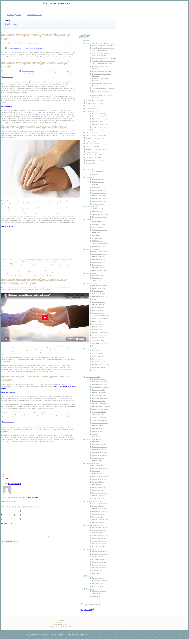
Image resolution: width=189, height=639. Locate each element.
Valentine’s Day (34, 14)
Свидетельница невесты (100, 270)
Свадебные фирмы (98, 190)
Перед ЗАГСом (97, 473)
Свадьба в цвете (91, 349)
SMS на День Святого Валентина (103, 45)
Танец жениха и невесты (100, 423)
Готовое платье (97, 329)
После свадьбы (91, 549)
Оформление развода (99, 580)
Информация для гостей (94, 501)
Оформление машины (99, 361)
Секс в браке (96, 573)
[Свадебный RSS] (86, 610)
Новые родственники (99, 565)
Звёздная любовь (98, 208)
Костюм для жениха (98, 304)
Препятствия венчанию (99, 447)
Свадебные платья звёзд (100, 214)
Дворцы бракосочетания (100, 243)
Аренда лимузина (98, 414)
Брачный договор (98, 275)
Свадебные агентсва (99, 127)
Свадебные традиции (93, 249)
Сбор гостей (96, 471)
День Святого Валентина (77, 635)
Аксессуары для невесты (100, 318)
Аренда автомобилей (99, 412)
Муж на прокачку (91, 108)
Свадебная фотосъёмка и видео (96, 135)
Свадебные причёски (99, 296)
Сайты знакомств (91, 132)
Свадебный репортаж (99, 541)
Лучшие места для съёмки (100, 535)
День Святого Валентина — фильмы (104, 58)
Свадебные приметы (99, 259)
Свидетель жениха (98, 267)
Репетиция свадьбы (98, 390)
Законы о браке (97, 278)
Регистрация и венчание (100, 476)
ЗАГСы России (97, 241)
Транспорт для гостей (99, 417)
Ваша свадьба (90, 169)
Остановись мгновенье (93, 525)
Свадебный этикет (98, 460)
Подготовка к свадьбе (99, 246)
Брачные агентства (98, 224)
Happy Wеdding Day (92, 463)
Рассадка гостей (97, 484)
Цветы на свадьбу (98, 130)
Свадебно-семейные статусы (95, 138)
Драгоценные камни (98, 340)
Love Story (89, 219)
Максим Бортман (19, 43)
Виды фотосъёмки (98, 532)
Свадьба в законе (91, 273)
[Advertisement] (39, 243)
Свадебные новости (92, 143)
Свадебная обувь (98, 313)
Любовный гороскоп (92, 106)
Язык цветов (96, 350)
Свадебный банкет (98, 482)
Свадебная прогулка (99, 479)
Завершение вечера (98, 498)
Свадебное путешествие (94, 141)
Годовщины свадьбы (99, 562)
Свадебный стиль (91, 283)
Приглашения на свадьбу (100, 119)
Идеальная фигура (98, 288)
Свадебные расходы (99, 379)
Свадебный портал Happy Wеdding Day (41, 635)
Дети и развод (96, 593)
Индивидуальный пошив (100, 332)
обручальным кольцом (26, 71)
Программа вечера (98, 487)
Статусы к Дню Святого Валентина (103, 88)
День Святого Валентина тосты (102, 63)
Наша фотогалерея (98, 546)
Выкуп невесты (97, 265)
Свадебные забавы (98, 262)
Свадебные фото (59, 624)
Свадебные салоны (98, 326)
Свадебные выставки (99, 198)
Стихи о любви (90, 163)
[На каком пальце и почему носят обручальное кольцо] (23, 48)
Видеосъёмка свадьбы (99, 527)
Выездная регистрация (99, 452)
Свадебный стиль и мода (94, 154)
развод (11, 263)
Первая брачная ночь (99, 551)
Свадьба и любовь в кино (94, 157)
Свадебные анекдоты (99, 201)
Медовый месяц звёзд (99, 217)
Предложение (96, 232)
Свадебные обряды (98, 256)
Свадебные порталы (99, 193)
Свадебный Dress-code (99, 392)
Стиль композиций (98, 356)
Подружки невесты (98, 307)
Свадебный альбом (98, 538)
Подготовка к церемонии (100, 468)
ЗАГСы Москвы (97, 238)
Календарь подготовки (99, 381)
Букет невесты (97, 359)
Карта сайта (96, 187)
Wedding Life (14, 14)
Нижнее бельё (97, 321)
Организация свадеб (92, 111)
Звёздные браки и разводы (94, 103)
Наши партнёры (97, 179)
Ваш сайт (95, 174)
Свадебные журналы (99, 195)
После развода (91, 589)
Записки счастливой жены (94, 100)
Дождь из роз (96, 370)
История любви (97, 221)
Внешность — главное (99, 285)
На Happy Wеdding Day (99, 171)
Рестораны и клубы (98, 401)
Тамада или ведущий (99, 420)
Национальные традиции (100, 251)
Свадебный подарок (98, 514)
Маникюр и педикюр (99, 293)
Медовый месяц (97, 556)
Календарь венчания (99, 444)
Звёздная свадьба (92, 206)
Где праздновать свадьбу (100, 398)
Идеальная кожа (97, 291)
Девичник (95, 434)
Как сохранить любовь (99, 567)
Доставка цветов (97, 353)
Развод (88, 576)
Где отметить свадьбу (99, 116)
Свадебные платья (98, 302)
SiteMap (60, 620)
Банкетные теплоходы (99, 403)
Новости (95, 184)
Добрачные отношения (99, 230)
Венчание (95, 441)
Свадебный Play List (98, 490)
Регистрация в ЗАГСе (99, 449)
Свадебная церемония (93, 439)
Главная (7, 20)
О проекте (89, 177)
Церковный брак (97, 583)
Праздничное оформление (101, 406)
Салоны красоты (97, 324)
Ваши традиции (97, 570)
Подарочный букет (98, 517)
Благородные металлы (99, 337)
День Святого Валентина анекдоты (103, 61)
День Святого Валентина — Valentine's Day (100, 43)
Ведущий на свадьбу (99, 113)
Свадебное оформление (100, 124)
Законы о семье (97, 280)
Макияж (94, 299)
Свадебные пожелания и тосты (96, 149)
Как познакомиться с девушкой (102, 71)
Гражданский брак (98, 586)
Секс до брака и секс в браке (95, 160)
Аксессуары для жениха (100, 315)
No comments (72, 43)
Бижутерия (95, 346)
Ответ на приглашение (99, 503)
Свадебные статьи (11, 24)
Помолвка (95, 235)
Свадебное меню (98, 121)
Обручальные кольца (99, 335)
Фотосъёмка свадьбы (99, 530)
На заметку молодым (99, 559)
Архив (88, 40)
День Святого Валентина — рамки (103, 50)
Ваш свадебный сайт (99, 384)
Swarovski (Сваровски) (99, 343)
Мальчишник (96, 436)
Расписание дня (97, 465)
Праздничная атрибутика (100, 409)
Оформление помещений (100, 364)
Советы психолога (98, 204)
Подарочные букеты (98, 367)
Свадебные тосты (98, 522)
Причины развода (98, 578)
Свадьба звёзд (97, 211)
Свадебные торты (98, 425)
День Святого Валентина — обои (103, 48)
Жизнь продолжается (99, 591)
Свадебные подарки (92, 146)
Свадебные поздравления (100, 519)
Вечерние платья (97, 310)
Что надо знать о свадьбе (60, 626)
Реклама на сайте (98, 182)
